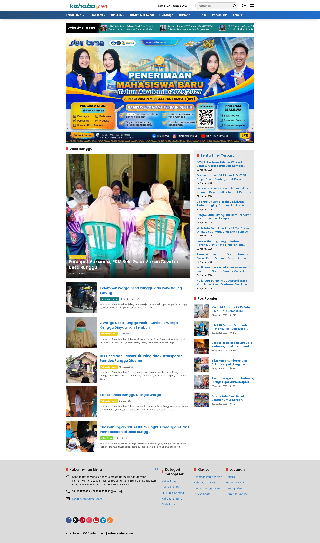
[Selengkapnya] (156, 469)
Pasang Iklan (234, 488)
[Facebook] (69, 520)
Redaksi (231, 476)
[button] (234, 5)
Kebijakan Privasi (204, 482)
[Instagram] (89, 520)
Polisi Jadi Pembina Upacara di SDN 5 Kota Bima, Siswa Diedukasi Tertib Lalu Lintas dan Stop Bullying (223, 282)
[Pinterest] (82, 520)
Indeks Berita (202, 494)
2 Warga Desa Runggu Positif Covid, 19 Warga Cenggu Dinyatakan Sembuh (139, 325)
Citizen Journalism (237, 494)
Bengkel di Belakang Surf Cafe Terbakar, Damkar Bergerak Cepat (224, 217)
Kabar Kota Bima (172, 487)
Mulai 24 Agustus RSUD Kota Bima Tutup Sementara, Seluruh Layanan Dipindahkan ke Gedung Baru (232, 309)
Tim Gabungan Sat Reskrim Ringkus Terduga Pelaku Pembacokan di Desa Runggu (144, 429)
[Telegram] (103, 520)
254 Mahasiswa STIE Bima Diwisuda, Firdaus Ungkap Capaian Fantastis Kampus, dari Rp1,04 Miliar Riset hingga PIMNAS (223, 203)
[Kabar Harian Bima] (89, 5)
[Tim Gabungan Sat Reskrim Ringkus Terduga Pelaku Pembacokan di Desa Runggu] (81, 436)
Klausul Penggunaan (207, 488)
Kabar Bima (106, 438)
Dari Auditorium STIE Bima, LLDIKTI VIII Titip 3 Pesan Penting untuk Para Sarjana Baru (165, 28)
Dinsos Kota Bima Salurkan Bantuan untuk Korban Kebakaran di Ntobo (230, 398)
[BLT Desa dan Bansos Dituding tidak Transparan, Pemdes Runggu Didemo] (81, 367)
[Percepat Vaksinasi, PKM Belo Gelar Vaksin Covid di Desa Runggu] (128, 216)
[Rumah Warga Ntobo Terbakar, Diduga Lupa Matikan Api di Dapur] (201, 382)
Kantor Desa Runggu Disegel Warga (130, 394)
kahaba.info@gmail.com (87, 498)
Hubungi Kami (235, 482)
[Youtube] (96, 520)
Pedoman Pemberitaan (208, 476)
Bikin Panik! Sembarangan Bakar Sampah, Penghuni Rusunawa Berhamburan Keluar (233, 362)
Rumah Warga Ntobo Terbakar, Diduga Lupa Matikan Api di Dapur (233, 380)
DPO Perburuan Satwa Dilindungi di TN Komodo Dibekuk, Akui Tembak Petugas (221, 28)
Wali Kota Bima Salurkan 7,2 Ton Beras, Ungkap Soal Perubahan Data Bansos (223, 230)
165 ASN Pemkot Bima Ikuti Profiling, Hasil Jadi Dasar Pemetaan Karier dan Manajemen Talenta (229, 327)
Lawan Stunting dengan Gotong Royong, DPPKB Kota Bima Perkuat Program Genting (220, 243)
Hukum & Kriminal (110, 298)
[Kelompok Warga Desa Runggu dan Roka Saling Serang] (81, 297)
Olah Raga (168, 504)
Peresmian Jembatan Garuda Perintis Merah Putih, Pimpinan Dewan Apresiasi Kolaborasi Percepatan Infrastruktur (224, 256)
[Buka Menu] (252, 5)
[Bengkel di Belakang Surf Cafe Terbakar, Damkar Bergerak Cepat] (201, 346)
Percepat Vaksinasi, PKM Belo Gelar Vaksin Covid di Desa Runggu (123, 264)
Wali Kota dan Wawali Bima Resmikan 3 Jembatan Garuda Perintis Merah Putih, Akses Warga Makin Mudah (224, 269)
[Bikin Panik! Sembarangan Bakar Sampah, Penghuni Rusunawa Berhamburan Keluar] (201, 364)
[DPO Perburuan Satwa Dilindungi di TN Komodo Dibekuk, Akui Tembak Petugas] (196, 28)
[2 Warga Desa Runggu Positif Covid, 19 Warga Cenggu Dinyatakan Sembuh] (81, 332)
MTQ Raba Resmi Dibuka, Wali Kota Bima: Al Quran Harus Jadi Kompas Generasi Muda (105, 28)
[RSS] (110, 520)
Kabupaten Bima (78, 257)
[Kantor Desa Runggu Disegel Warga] (81, 401)
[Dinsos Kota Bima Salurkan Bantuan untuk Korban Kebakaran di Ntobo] (201, 399)
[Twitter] (76, 520)
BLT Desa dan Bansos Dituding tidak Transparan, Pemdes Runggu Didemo (142, 358)
